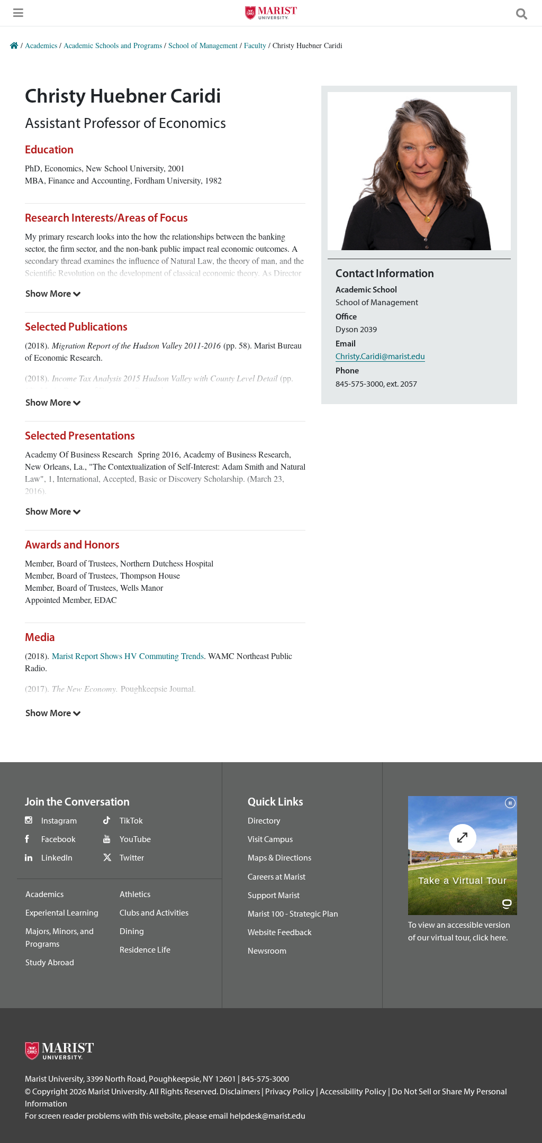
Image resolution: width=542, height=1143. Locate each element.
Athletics (135, 894)
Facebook (58, 839)
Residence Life (145, 949)
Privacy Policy (289, 1091)
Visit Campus (270, 839)
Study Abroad (49, 962)
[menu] (16, 16)
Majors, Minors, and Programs (59, 937)
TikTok (131, 820)
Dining (132, 931)
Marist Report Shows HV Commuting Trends (128, 655)
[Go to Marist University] (270, 14)
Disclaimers (240, 1091)
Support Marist (274, 895)
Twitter (132, 857)
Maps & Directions (279, 857)
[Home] (14, 45)
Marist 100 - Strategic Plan (293, 913)
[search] (526, 13)
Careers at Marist (276, 876)
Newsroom (267, 950)
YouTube (135, 839)
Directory (264, 820)
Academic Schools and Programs (113, 45)
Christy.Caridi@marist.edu (380, 356)
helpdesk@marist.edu (267, 1115)
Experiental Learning (61, 912)
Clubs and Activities (154, 912)
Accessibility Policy (353, 1091)
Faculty (255, 45)
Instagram (59, 820)
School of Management (203, 45)
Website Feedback (280, 932)
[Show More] (53, 293)
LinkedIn (57, 857)
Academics (41, 45)
